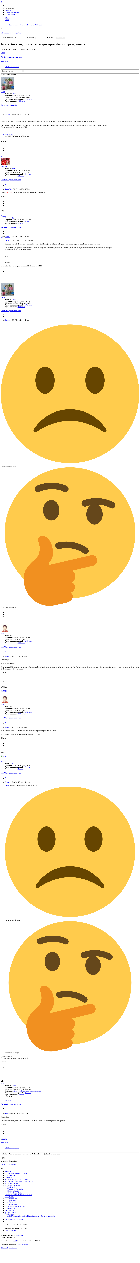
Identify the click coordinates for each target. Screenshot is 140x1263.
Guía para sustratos (11, 57)
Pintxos (3, 216)
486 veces (28, 174)
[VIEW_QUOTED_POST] (16, 240)
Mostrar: (5, 1154)
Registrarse (18, 33)
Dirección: (48, 1154)
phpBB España (23, 1244)
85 (13, 218)
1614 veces (21, 101)
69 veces (20, 223)
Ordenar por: (27, 1154)
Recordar (50, 38)
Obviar (3, 53)
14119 (14, 635)
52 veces (27, 221)
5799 (14, 1085)
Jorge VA (4, 166)
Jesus (2, 1083)
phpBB (14, 1241)
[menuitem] (9, 9)
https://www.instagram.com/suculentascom (27, 1091)
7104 (14, 93)
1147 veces (21, 643)
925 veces (21, 1095)
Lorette (3, 92)
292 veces (28, 1093)
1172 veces (28, 99)
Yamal (3, 633)
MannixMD (20, 1235)
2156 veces (28, 641)
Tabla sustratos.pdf (7, 134)
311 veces (21, 176)
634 (13, 168)
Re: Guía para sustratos (11, 180)
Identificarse (6, 33)
